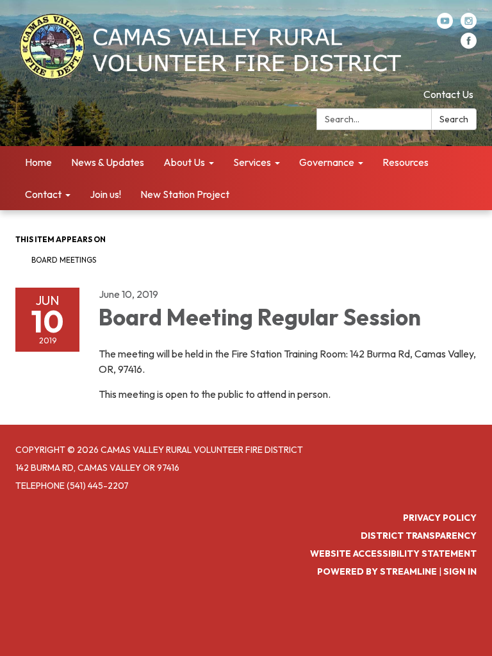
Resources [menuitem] (405, 162)
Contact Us (448, 94)
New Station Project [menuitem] (184, 194)
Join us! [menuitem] (105, 194)
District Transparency (419, 535)
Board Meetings (63, 260)
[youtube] (445, 25)
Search (453, 119)
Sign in (460, 571)
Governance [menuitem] (326, 162)
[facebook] (469, 44)
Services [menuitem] (252, 162)
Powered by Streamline (377, 571)
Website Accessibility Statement (393, 553)
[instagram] (469, 25)
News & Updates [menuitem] (107, 162)
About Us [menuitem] (184, 162)
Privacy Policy (440, 517)
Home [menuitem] (38, 162)
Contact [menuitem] (43, 194)
